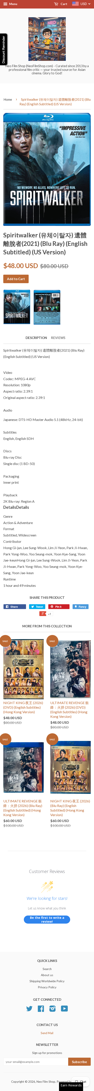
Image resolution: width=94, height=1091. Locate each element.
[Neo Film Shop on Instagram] (52, 1010)
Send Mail (47, 1033)
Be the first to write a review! (47, 920)
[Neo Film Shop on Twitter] (29, 1010)
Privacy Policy (47, 987)
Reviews (58, 338)
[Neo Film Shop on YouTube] (64, 1010)
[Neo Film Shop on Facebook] (41, 1010)
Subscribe (79, 1062)
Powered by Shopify (70, 1081)
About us (47, 975)
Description (36, 338)
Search (47, 969)
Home (7, 99)
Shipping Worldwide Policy (47, 981)
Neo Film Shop (46, 1081)
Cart (63, 4)
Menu (13, 4)
